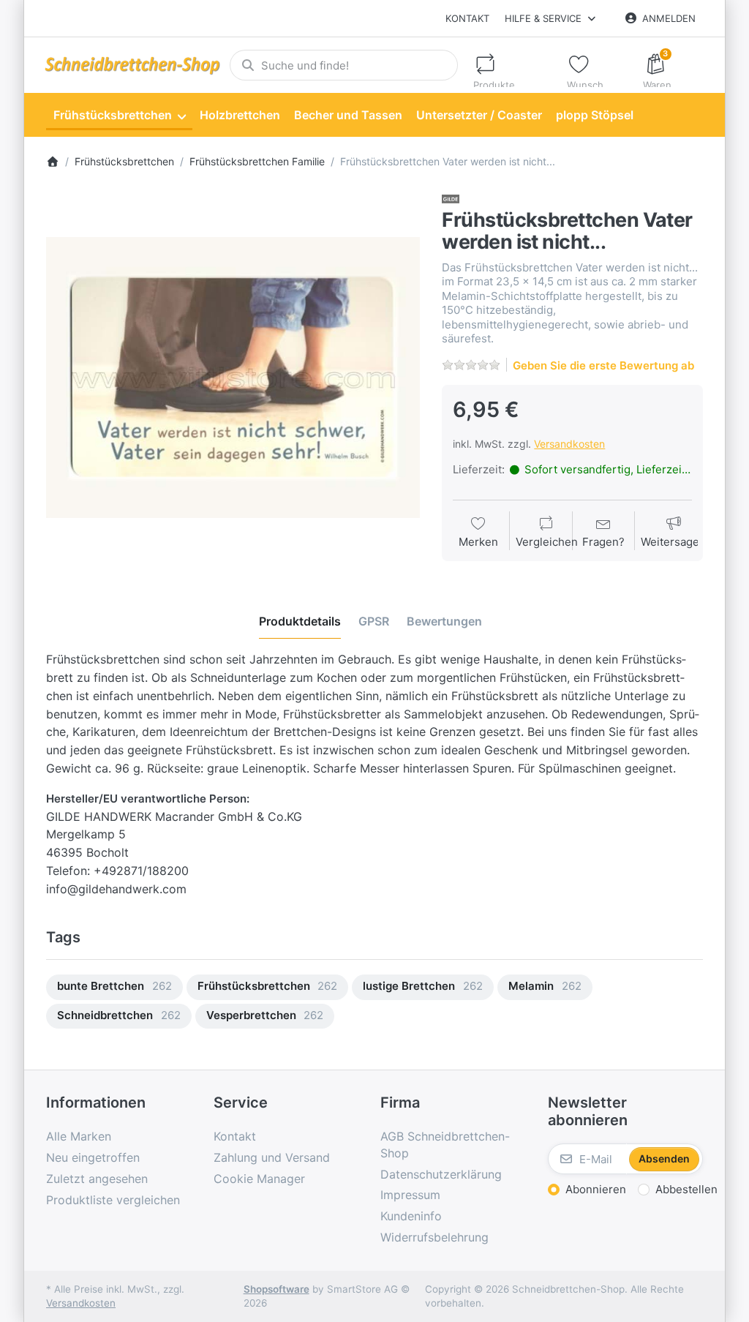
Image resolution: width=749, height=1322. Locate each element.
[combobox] (344, 65)
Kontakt (467, 18)
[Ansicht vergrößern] (233, 377)
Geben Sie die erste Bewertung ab (603, 365)
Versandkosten (569, 443)
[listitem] (233, 377)
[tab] (300, 621)
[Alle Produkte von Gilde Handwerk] (450, 199)
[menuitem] (119, 115)
